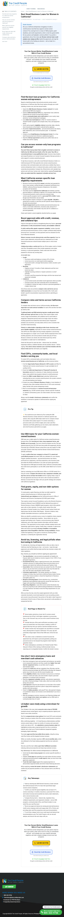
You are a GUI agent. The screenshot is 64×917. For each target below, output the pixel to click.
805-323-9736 (8, 895)
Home (22, 11)
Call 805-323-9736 (42, 69)
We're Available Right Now (52, 912)
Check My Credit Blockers (42, 78)
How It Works (31, 9)
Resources (41, 9)
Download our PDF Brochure (11, 900)
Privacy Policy (38, 913)
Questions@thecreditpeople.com (14, 897)
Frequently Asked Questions (11, 902)
